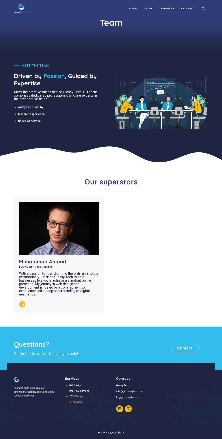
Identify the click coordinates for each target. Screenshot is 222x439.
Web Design (75, 385)
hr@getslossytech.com (128, 397)
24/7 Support (76, 402)
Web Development (79, 391)
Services (167, 8)
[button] (203, 8)
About (149, 8)
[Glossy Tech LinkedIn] (119, 408)
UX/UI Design (76, 396)
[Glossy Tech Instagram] (128, 408)
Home (133, 8)
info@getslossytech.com (129, 391)
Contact (188, 8)
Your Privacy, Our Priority (111, 432)
